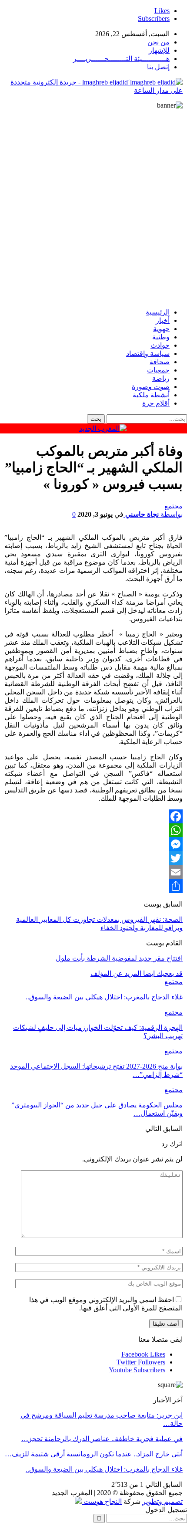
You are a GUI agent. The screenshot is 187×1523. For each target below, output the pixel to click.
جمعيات (158, 370)
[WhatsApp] (93, 830)
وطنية (161, 337)
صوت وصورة (151, 386)
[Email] (93, 872)
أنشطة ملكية (151, 395)
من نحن (158, 42)
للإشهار (159, 50)
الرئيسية (158, 312)
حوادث (160, 345)
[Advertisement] (93, 207)
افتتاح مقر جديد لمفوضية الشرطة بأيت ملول (119, 958)
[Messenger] (93, 844)
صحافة (160, 362)
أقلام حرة (156, 403)
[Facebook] (93, 816)
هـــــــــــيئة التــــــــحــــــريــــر (121, 58)
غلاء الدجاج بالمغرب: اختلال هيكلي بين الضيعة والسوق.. (104, 1469)
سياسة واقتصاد (148, 353)
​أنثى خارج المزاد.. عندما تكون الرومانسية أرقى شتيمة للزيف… (94, 1454)
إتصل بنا (158, 67)
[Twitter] (93, 858)
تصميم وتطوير (162, 1501)
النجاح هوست (102, 1501)
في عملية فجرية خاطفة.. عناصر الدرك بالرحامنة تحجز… (102, 1438)
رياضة (161, 378)
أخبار (163, 320)
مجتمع (173, 506)
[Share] (93, 886)
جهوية (161, 328)
